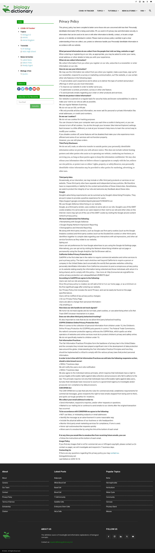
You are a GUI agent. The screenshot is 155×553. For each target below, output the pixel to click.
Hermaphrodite (111, 483)
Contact (5, 492)
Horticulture (110, 487)
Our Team (5, 487)
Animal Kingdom (28, 40)
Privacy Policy (7, 497)
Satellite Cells (59, 502)
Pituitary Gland (111, 507)
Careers (5, 483)
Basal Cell (57, 487)
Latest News (27, 60)
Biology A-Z (26, 35)
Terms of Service (8, 502)
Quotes (25, 74)
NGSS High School (29, 51)
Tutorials (112, 11)
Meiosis (109, 511)
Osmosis (109, 502)
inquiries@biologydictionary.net (61, 542)
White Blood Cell (60, 483)
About (4, 478)
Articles (25, 37)
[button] (150, 11)
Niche (108, 478)
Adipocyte (58, 478)
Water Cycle (110, 492)
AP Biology (26, 49)
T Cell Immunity (59, 497)
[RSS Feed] (38, 89)
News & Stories (128, 11)
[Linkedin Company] (30, 89)
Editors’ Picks (27, 63)
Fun (142, 11)
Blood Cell (57, 492)
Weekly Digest (27, 65)
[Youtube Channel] (34, 89)
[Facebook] (136, 1)
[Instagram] (139, 1)
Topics (100, 11)
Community (110, 497)
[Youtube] (151, 1)
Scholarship (6, 507)
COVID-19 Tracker (86, 11)
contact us (114, 453)
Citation (5, 511)
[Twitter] (147, 1)
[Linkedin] (143, 1)
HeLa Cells (58, 511)
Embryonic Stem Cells (62, 507)
